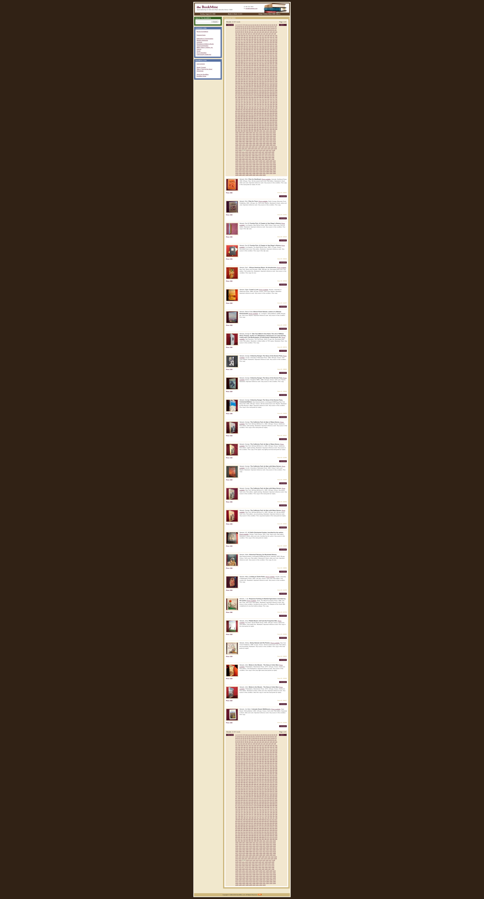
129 (242, 35)
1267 (264, 169)
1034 (253, 136)
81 (255, 30)
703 (236, 99)
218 (265, 44)
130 (244, 35)
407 (257, 65)
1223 (236, 164)
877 (273, 116)
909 (273, 120)
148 (250, 37)
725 (252, 100)
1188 (240, 159)
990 (276, 129)
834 (244, 113)
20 (265, 24)
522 (265, 77)
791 (257, 108)
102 (255, 32)
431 (236, 69)
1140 (240, 152)
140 (271, 35)
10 (246, 24)
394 (265, 63)
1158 (259, 153)
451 (247, 70)
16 (257, 24)
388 (250, 63)
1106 (253, 146)
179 (247, 40)
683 (268, 95)
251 (268, 47)
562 (244, 83)
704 (239, 99)
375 (257, 62)
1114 (236, 148)
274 (244, 51)
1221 (270, 162)
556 (271, 81)
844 (271, 113)
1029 (236, 136)
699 (268, 97)
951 (257, 125)
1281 (270, 171)
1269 (270, 169)
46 (272, 26)
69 (274, 28)
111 (236, 33)
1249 (243, 168)
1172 (266, 155)
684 (271, 95)
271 (236, 51)
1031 (243, 136)
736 (239, 102)
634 (265, 90)
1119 (252, 148)
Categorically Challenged (204, 54)
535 (257, 79)
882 (244, 118)
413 (273, 65)
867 (247, 116)
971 (268, 127)
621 (273, 88)
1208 (267, 161)
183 (257, 40)
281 (263, 51)
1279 (264, 171)
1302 (260, 175)
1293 (270, 173)
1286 (247, 173)
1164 (240, 155)
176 (239, 40)
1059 (257, 139)
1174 (272, 155)
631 (257, 90)
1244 (267, 166)
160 (239, 39)
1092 (247, 145)
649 (263, 92)
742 (255, 102)
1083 (257, 143)
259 (247, 49)
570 (265, 83)
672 (239, 95)
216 (260, 44)
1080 (247, 143)
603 (268, 86)
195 (247, 42)
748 (271, 102)
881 (242, 118)
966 (255, 127)
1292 (267, 173)
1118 (249, 148)
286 (276, 51)
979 (247, 129)
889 (263, 118)
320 (239, 56)
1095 (257, 145)
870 (255, 116)
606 (276, 86)
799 (236, 109)
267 (268, 49)
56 (249, 28)
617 (263, 88)
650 (265, 92)
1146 (259, 152)
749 (273, 102)
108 (271, 32)
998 (255, 130)
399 (236, 65)
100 (250, 32)
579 (247, 85)
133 (252, 35)
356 (250, 60)
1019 (243, 134)
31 (243, 26)
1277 (257, 171)
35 (251, 26)
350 (276, 58)
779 (268, 106)
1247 (236, 168)
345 (263, 58)
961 (242, 127)
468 (250, 72)
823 (257, 111)
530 (244, 79)
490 (265, 74)
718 (276, 99)
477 (273, 72)
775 (257, 106)
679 (257, 95)
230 (255, 46)
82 (257, 30)
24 (272, 24)
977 (242, 129)
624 (239, 90)
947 (247, 125)
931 (247, 123)
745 (263, 102)
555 (268, 81)
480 (239, 74)
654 (276, 92)
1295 (236, 175)
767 (236, 106)
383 (236, 63)
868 (250, 116)
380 (271, 62)
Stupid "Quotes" (201, 67)
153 (263, 37)
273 (242, 51)
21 (267, 24)
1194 (259, 159)
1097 (264, 145)
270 (276, 49)
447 (236, 70)
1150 (272, 152)
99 (247, 32)
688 (239, 97)
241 (242, 47)
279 (257, 51)
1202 (246, 161)
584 (260, 85)
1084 (260, 143)
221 (273, 44)
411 (268, 65)
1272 (240, 171)
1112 (272, 146)
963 (247, 127)
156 (271, 37)
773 (252, 106)
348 (271, 58)
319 (236, 56)
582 (255, 85)
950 (255, 125)
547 (247, 81)
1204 (253, 161)
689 (242, 97)
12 (250, 24)
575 (236, 85)
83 (259, 30)
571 (268, 83)
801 (242, 109)
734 (276, 100)
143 (236, 37)
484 (250, 74)
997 (252, 130)
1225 (243, 164)
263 (257, 49)
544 (239, 81)
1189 (243, 159)
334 (276, 56)
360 (260, 60)
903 (257, 120)
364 (271, 60)
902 (255, 120)
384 (239, 63)
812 (271, 109)
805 (252, 109)
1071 (257, 141)
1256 (267, 168)
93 (236, 32)
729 (263, 100)
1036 (260, 136)
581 (252, 85)
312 (260, 55)
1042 (240, 138)
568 (260, 83)
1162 (272, 153)
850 (244, 115)
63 (262, 28)
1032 (247, 136)
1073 (264, 141)
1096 (260, 145)
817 (242, 111)
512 (239, 77)
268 (271, 49)
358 (255, 60)
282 (265, 51)
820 (250, 111)
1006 (240, 132)
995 (247, 130)
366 (276, 60)
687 (236, 97)
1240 (253, 166)
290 (244, 53)
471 (257, 72)
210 (244, 44)
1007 (243, 132)
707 (247, 99)
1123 (265, 148)
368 (239, 62)
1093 (250, 145)
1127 (236, 150)
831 (236, 113)
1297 (243, 175)
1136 (267, 150)
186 (265, 40)
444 (271, 69)
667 (268, 93)
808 (260, 109)
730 (265, 100)
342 (255, 58)
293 (252, 53)
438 (255, 69)
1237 (243, 166)
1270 (274, 169)
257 (242, 49)
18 (261, 24)
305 (242, 55)
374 (255, 62)
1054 (240, 139)
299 (268, 53)
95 (240, 32)
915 (247, 122)
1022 (253, 134)
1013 (263, 132)
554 (265, 81)
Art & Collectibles (201, 52)
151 (257, 37)
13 (252, 24)
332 (271, 56)
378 (265, 62)
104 (260, 32)
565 (252, 83)
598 (255, 86)
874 (265, 116)
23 (270, 24)
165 (252, 39)
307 (247, 55)
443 (268, 69)
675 (247, 95)
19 (263, 24)
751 (236, 104)
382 (276, 62)
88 (268, 30)
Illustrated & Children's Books (205, 44)
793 (263, 108)
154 (265, 37)
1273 (243, 171)
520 (260, 77)
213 (252, 44)
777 (263, 106)
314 (265, 55)
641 (242, 92)
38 (257, 26)
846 (276, 113)
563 (247, 83)
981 (252, 129)
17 (259, 24)
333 (273, 56)
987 (268, 129)
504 (260, 76)
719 (236, 100)
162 (244, 39)
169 (263, 39)
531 (247, 79)
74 (242, 30)
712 (260, 99)
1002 (267, 130)
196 (250, 42)
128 (239, 35)
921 (263, 122)
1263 (250, 169)
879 (236, 118)
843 (268, 113)
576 (239, 85)
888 (260, 118)
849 (242, 115)
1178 (246, 157)
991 (236, 130)
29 (240, 26)
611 (247, 88)
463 (236, 72)
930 (244, 123)
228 (250, 46)
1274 (247, 171)
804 (250, 109)
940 (271, 123)
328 (260, 56)
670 (276, 93)
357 (252, 60)
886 (255, 118)
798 (276, 108)
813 (273, 109)
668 (271, 93)
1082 (253, 143)
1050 (267, 138)
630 (255, 90)
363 (268, 60)
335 (236, 58)
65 (266, 28)
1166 (246, 155)
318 (276, 55)
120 (259, 33)
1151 (236, 153)
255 (236, 49)
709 (252, 99)
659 (247, 93)
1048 (260, 138)
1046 (253, 138)
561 (242, 83)
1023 (257, 134)
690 (244, 97)
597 (252, 86)
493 (273, 74)
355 (247, 60)
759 (257, 104)
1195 (263, 159)
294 (255, 53)
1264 (253, 169)
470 (255, 72)
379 (268, 62)
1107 (256, 146)
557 (273, 81)
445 (273, 69)
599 (257, 86)
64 (264, 28)
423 (257, 67)
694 (255, 97)
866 (244, 116)
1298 (247, 175)
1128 (240, 150)
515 (247, 77)
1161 (269, 153)
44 (268, 26)
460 (271, 70)
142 (276, 35)
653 (273, 92)
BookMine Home (201, 76)
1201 (243, 161)
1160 (266, 153)
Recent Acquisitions (202, 31)
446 (276, 69)
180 (250, 40)
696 (260, 97)
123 (267, 33)
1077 (236, 143)
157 (273, 37)
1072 (260, 141)
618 (265, 88)
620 (271, 88)
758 (255, 104)
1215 (250, 162)
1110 (266, 146)
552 (260, 81)
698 (265, 97)
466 (244, 72)
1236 (240, 166)
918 (255, 122)
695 (257, 97)
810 (265, 109)
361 (263, 60)
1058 (253, 139)
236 (271, 46)
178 (244, 40)
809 (263, 109)
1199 (236, 161)
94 (238, 32)
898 (244, 120)
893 (273, 118)
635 (268, 90)
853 (252, 115)
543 (236, 81)
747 (268, 102)
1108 (259, 146)
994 (244, 130)
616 (260, 88)
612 (249, 88)
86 (264, 30)
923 (268, 122)
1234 (274, 164)
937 (263, 123)
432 (239, 69)
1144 (253, 152)
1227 (250, 164)
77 (247, 30)
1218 (260, 162)
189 (273, 40)
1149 (269, 152)
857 (263, 115)
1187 (236, 159)
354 (244, 60)
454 (255, 70)
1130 (247, 150)
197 (252, 42)
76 (245, 30)
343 (257, 58)
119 (256, 33)
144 (239, 37)
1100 (274, 145)
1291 (264, 173)
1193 (256, 159)
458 (265, 70)
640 (239, 92)
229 (252, 46)
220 (271, 44)
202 (265, 42)
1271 (236, 171)
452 (250, 70)
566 (255, 83)
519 (257, 77)
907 (268, 120)
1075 (270, 141)
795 (268, 108)
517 (252, 77)
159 (236, 39)
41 (262, 26)
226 (244, 46)
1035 (257, 136)
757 (252, 104)
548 (250, 81)
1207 (263, 161)
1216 (253, 162)
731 (268, 100)
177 (242, 40)
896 (239, 120)
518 (255, 77)
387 (247, 63)
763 (268, 104)
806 (255, 109)
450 (244, 70)
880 (239, 118)
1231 (264, 164)
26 (276, 24)
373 (252, 62)
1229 (257, 164)
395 (268, 63)
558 (276, 81)
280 (260, 51)
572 (271, 83)
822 (255, 111)
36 (253, 26)
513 (241, 77)
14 (253, 24)
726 (255, 100)
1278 (260, 171)
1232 (267, 164)
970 (265, 127)
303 (236, 55)
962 (244, 127)
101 (252, 32)
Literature (199, 42)
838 (255, 113)
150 (255, 37)
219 (268, 44)
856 (260, 115)
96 (242, 32)
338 (244, 58)
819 (247, 111)
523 (268, 77)
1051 (270, 138)
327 (257, 56)
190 (276, 40)
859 (268, 115)
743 (257, 102)
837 (252, 113)
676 (250, 95)
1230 (260, 164)
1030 (240, 136)
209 (242, 44)
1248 (240, 168)
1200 (240, 161)
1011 (257, 132)
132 (250, 35)
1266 (260, 169)
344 (260, 58)
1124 (268, 148)
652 (271, 92)
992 (239, 130)
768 (239, 106)
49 (236, 28)
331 (268, 56)
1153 (243, 153)
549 (252, 81)
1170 (259, 155)
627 (247, 90)
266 (265, 49)
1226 (247, 164)
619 (268, 88)
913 (241, 122)
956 (271, 125)
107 (268, 32)
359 (257, 60)
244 (250, 47)
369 (242, 62)
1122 (262, 148)
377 (263, 62)
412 (271, 65)
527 (236, 79)
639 (236, 92)
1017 (236, 134)
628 (250, 90)
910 (276, 120)
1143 (249, 152)
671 (236, 95)
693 (252, 97)
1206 (260, 161)
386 (244, 63)
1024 (260, 134)
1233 (270, 164)
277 (252, 51)
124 (269, 33)
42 (264, 26)
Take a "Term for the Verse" (205, 69)
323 (247, 56)
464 (239, 72)
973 (273, 127)
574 (276, 83)
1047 (257, 138)
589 (273, 85)
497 (242, 76)
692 (250, 97)
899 (247, 120)
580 (250, 85)
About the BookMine (203, 74)
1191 (249, 159)
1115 (239, 148)
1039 (270, 136)
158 (276, 37)
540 (271, 79)
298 (265, 53)
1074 (267, 141)
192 (239, 42)
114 (244, 33)
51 (240, 28)
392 (260, 63)
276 (250, 51)
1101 (236, 146)
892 (271, 118)
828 (271, 111)
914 (244, 122)
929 (242, 123)
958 (276, 125)
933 (252, 123)
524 (271, 77)
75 (243, 30)
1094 (253, 145)
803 (247, 109)
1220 (267, 162)
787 (247, 108)
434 (244, 69)
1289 (257, 173)
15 (255, 24)
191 (236, 42)
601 (263, 86)
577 (242, 85)
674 (244, 95)
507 (268, 76)
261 (252, 49)
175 (236, 40)
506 (265, 76)
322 (244, 56)
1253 (257, 168)
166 (255, 39)
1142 (246, 152)
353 (242, 60)
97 (243, 32)
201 (263, 42)
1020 (247, 134)
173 (273, 39)
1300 (253, 175)
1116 (243, 148)
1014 (267, 132)
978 (244, 129)
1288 (253, 173)
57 (251, 28)
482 (244, 74)
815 (236, 111)
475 (268, 72)
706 (244, 99)
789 (252, 108)
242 (244, 47)
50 (238, 28)
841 (263, 113)
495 (236, 76)
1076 (274, 141)
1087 (270, 143)
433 (242, 69)
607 (236, 88)
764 (271, 104)
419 (247, 67)
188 (271, 40)
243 (247, 47)
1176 (240, 157)
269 (273, 49)
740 (250, 102)
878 (276, 116)
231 (257, 46)
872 (260, 116)
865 (242, 116)
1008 (247, 132)
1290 (260, 173)
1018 (240, 134)
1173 (269, 155)
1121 (259, 148)
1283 (236, 173)
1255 (264, 168)
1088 (274, 143)
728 (260, 100)
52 (242, 28)
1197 (269, 159)
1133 (257, 150)
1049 (264, 138)
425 (263, 67)
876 (271, 116)
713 (263, 99)
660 (250, 93)
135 (257, 35)
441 (263, 69)
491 (268, 74)
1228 (253, 164)
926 (276, 122)
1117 (246, 148)
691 (247, 97)
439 (257, 69)
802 (244, 109)
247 (257, 47)
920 (260, 122)
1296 (240, 175)
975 (236, 129)
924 (271, 122)
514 (244, 77)
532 (250, 79)
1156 (253, 153)
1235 (236, 166)
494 (276, 74)
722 (244, 100)
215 (257, 44)
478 (276, 72)
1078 (240, 143)
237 (273, 46)
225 (242, 46)
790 (255, 108)
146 (244, 37)
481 (242, 74)
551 (257, 81)
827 (268, 111)
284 (271, 51)
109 (273, 32)
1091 (243, 145)
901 (252, 120)
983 (257, 129)
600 (260, 86)
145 (242, 37)
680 (260, 95)
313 (263, 55)
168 (260, 39)
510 (276, 76)
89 (270, 30)
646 (255, 92)
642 (244, 92)
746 (265, 102)
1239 (250, 166)
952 (260, 125)
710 (255, 99)
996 (250, 130)
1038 (267, 136)
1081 (250, 143)
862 (276, 115)
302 (276, 53)
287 (236, 53)
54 (245, 28)
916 (249, 122)
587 (268, 85)
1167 (249, 155)
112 (239, 33)
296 (260, 53)
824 (260, 111)
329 (263, 56)
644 (250, 92)
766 (276, 104)
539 (268, 79)
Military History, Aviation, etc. (205, 47)
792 (260, 108)
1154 (246, 153)
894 (276, 118)
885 (252, 118)
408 (260, 65)
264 (260, 49)
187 (268, 40)
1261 (243, 169)
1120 (255, 148)
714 (265, 99)
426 (265, 67)
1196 (266, 159)
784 (239, 108)
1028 (274, 134)
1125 (272, 148)
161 (242, 39)
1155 (249, 153)
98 (245, 32)
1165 (243, 155)
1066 (240, 141)
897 (242, 120)
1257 (270, 168)
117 (251, 33)
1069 (250, 141)
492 (271, 74)
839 (257, 113)
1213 (243, 162)
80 (253, 30)
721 (242, 100)
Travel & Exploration (202, 45)
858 (265, 115)
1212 (240, 162)
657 (242, 93)
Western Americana (202, 40)
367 (236, 62)
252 (271, 47)
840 (260, 113)
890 (265, 118)
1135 (263, 150)
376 (260, 62)
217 (263, 44)
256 (239, 49)
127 (236, 35)
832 (239, 113)
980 (250, 129)
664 (260, 93)
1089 (236, 145)
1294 (274, 173)
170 (265, 39)
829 (273, 111)
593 (242, 86)
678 (255, 95)
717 (273, 99)
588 (271, 85)
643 (247, 92)
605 (273, 86)
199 (257, 42)
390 (255, 63)
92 (276, 30)
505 (263, 76)
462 (276, 70)
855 (257, 115)
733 (273, 100)
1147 (263, 152)
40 (260, 26)
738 (244, 102)
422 (255, 67)
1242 (260, 166)
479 (236, 74)
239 (236, 47)
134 (255, 35)
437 (252, 69)
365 (273, 60)
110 (276, 32)
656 (239, 93)
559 (236, 83)
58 (253, 28)
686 (276, 95)
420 (250, 67)
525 (273, 77)
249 (263, 47)
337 (242, 58)
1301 (257, 175)
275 (247, 51)
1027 (270, 134)
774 (255, 106)
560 (239, 83)
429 (273, 67)
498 (244, 76)
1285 (243, 173)
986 (265, 129)
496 (239, 76)
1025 (264, 134)
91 (274, 30)
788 (250, 108)
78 (249, 30)
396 (271, 63)
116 (249, 33)
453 (252, 70)
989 (273, 129)
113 (241, 33)
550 (255, 81)
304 (239, 55)
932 (250, 123)
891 (268, 118)
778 (265, 106)
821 (252, 111)
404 (250, 65)
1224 (240, 164)
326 (255, 56)
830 (276, 111)
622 (276, 88)
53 (243, 28)
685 (273, 95)
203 (268, 42)
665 (263, 93)
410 (265, 65)
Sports (198, 51)
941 (273, 123)
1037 (264, 136)
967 (257, 127)
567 (257, 83)
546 (244, 81)
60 (257, 28)
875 (268, 116)
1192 (253, 159)
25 (274, 24)
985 (263, 129)
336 (239, 58)
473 (263, 72)
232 (260, 46)
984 (260, 129)
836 (250, 113)
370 (244, 62)
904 (260, 120)
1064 (274, 139)
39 (259, 26)
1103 (243, 146)
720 (239, 100)
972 (271, 127)
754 (244, 104)
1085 (264, 143)
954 (265, 125)
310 (255, 55)
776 (260, 106)
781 (273, 106)
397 (273, 63)
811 (268, 109)
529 (242, 79)
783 (236, 108)
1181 (256, 157)
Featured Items (201, 35)
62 (260, 28)
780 (271, 106)
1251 (250, 168)
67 (270, 28)
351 (236, 60)
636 (271, 90)
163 (247, 39)
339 (247, 58)
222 (276, 44)
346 (265, 58)
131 (247, 35)
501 (252, 76)
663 (257, 93)
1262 (247, 169)
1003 (270, 130)
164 (250, 39)
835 (247, 113)
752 (239, 104)
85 (262, 30)
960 (239, 127)
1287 (250, 173)
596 (250, 86)
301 (273, 53)
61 (259, 28)
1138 (273, 150)
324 (250, 56)
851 (247, 115)
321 (242, 56)
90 (272, 30)
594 (244, 86)
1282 (274, 171)
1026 (267, 134)
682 (265, 95)
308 (250, 55)
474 (265, 72)
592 (239, 86)
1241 (257, 166)
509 (273, 76)
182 (255, 40)
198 (255, 42)
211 (247, 44)
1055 (243, 139)
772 (250, 106)
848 (239, 115)
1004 (274, 130)
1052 (274, 138)
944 (239, 125)
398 (276, 63)
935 (257, 123)
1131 (250, 150)
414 (276, 65)
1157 (256, 153)
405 (252, 65)
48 (276, 26)
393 (263, 63)
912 (239, 122)
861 (273, 115)
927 (236, 123)
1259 (236, 169)
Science (199, 49)
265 (263, 49)
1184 (266, 157)
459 (268, 70)
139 (268, 35)
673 (242, 95)
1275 (250, 171)
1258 (274, 168)
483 (247, 74)
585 (263, 85)
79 (251, 30)
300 (271, 53)
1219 (263, 162)
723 (247, 100)
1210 (274, 161)
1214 (246, 162)
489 (263, 74)
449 (242, 70)
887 (257, 118)
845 (273, 113)
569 (263, 83)
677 (252, 95)
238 (276, 46)
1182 (259, 157)
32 (245, 26)
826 (265, 111)
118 (254, 33)
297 (263, 53)
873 (263, 116)
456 (260, 70)
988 (271, 129)
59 (255, 28)
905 (263, 120)
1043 (243, 138)
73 (240, 30)
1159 (263, 153)
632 (260, 90)
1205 (257, 161)
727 (257, 100)
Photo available (266, 179)
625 (242, 90)
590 (276, 85)
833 (242, 113)
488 (260, 74)
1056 (247, 139)
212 (249, 44)
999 (257, 130)
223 (236, 46)
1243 (264, 166)
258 (244, 49)
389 (252, 63)
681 (263, 95)
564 (250, 83)
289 (242, 53)
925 (273, 122)
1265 (257, 169)
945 (242, 125)
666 (265, 93)
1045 (250, 138)
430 (276, 67)
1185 (269, 157)
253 (273, 47)
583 (257, 85)
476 (271, 72)
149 (252, 37)
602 (265, 86)
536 (260, 79)
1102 (240, 146)
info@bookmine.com (251, 8)
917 (252, 122)
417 (242, 67)
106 (265, 32)
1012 (260, 132)
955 (268, 125)
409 (263, 65)
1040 (274, 136)
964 (250, 127)
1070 (253, 141)
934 (255, 123)
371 (247, 62)
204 (271, 42)
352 (239, 60)
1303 (264, 175)
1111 (269, 146)
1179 (249, 157)
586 (265, 85)
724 (250, 100)
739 (247, 102)
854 (255, 115)
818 (244, 111)
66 (268, 28)
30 (242, 26)
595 (247, 86)
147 (247, 37)
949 (252, 125)
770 (244, 106)
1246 (274, 166)
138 (265, 35)
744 (260, 102)
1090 (240, 145)
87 (266, 30)
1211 (236, 162)
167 (257, 39)
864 (239, 116)
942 (276, 123)
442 (265, 69)
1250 (247, 168)
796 (271, 108)
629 (252, 90)
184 (260, 40)
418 (244, 67)
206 (276, 42)
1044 (247, 138)
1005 (236, 132)
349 (273, 58)
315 (268, 55)
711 (257, 99)
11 (248, 24)
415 (236, 67)
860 (271, 115)
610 (244, 88)
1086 (267, 143)
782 (276, 106)
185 (263, 40)
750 (276, 102)
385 (242, 63)
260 (250, 49)
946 (244, 125)
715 (268, 99)
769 (242, 106)
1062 (267, 139)
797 (273, 108)
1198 (272, 159)
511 (236, 77)
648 (260, 92)
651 (268, 92)
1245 (270, 166)
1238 (247, 166)
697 (263, 97)
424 (260, 67)
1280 (267, 171)
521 (263, 77)
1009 (250, 132)
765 (273, 104)
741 (252, 102)
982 (255, 129)
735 (236, 102)
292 (250, 53)
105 (263, 32)
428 (271, 67)
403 (247, 65)
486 (255, 74)
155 (268, 37)
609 (242, 88)
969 (263, 127)
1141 (243, 152)
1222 (274, 162)
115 (246, 33)
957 (273, 125)
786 (244, 108)
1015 (270, 132)
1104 (246, 146)
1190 (246, 159)
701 (273, 97)
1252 (253, 168)
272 (239, 51)
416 (239, 67)
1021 (250, 134)
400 (239, 65)
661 (252, 93)
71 (236, 30)
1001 (264, 130)
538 (265, 79)
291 (247, 53)
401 (242, 65)
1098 (267, 145)
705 (242, 99)
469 (252, 72)
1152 (240, 153)
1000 (260, 130)
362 (265, 60)
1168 (253, 155)
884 (250, 118)
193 (242, 42)
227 (247, 46)
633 (263, 90)
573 (273, 83)
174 (276, 39)
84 (260, 30)
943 (236, 125)
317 (273, 55)
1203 (250, 161)
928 (239, 123)
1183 (263, 157)
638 (276, 90)
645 (252, 92)
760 (260, 104)
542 (276, 79)
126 (275, 33)
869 (252, 116)
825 (263, 111)
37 (255, 26)
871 (257, 116)
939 (268, 123)
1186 (272, 157)
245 (252, 47)
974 (276, 127)
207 (236, 44)
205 (273, 42)
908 (271, 120)
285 (273, 51)
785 (242, 108)
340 (250, 58)
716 (271, 99)
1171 (263, 155)
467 (247, 72)
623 (236, 90)
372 (250, 62)
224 (239, 46)
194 (244, 42)
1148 (266, 152)
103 (257, 32)
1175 (236, 157)
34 (249, 26)
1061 (264, 139)
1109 (263, 146)
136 (260, 35)
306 (244, 55)
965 (252, 127)
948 (250, 125)
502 (255, 76)
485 (252, 74)
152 (260, 37)
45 (270, 26)
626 (244, 90)
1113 (275, 146)
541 (273, 79)
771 (247, 106)
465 (242, 72)
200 (260, 42)
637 (273, 90)
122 (264, 33)
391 (257, 63)
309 (252, 55)
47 (274, 26)
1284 (240, 173)
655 (236, 93)
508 (271, 76)
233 (263, 46)
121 (262, 33)
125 (272, 33)
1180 (253, 157)
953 (263, 125)
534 (255, 79)
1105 (249, 146)
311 (257, 55)
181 (252, 40)
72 (238, 30)
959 (236, 127)
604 (271, 86)
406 (255, 65)
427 (268, 67)
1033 (250, 136)
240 (239, 47)
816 (239, 111)
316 (271, 55)
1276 (253, 171)
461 (273, 70)
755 (247, 104)
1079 (243, 143)
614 (255, 88)
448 (239, 70)
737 (242, 102)
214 (255, 44)
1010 (253, 132)
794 (265, 108)
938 (265, 123)
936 (260, 123)
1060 (260, 139)
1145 (256, 152)
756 (250, 104)
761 (263, 104)
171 (268, 39)
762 (265, 104)
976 (239, 129)
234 (265, 46)
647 (257, 92)
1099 (270, 145)
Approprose (200, 71)
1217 (257, 162)
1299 (250, 175)
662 (255, 93)
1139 (236, 152)
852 (250, 115)
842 (265, 113)
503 (257, 76)
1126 (275, 148)
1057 (250, 139)
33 (247, 26)
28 (238, 26)
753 (242, 104)
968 (260, 127)
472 (260, 72)
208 (239, 44)
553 (263, 81)
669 (273, 93)
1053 (236, 139)
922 (265, 122)
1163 (236, 155)
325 (252, 56)
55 (247, 28)
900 (250, 120)
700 (271, 97)
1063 (270, 139)
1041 (236, 138)
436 (250, 69)
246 (255, 47)
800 (239, 109)
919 (257, 122)
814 (276, 109)
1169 (256, 155)
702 (276, 97)
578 (244, 85)
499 (247, 76)
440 (260, 69)
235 (268, 46)
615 (257, 88)
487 (257, 74)
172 (271, 39)
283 (268, 51)
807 (257, 109)
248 (260, 47)
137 (263, 35)
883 (247, 118)
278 (255, 51)
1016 (274, 132)
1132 (253, 150)
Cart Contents (201, 63)
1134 (260, 150)
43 (266, 26)
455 (257, 70)
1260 (240, 169)
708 (250, 99)
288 (239, 53)
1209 (270, 161)
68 (272, 28)
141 (273, 35)
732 (271, 100)
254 (276, 47)
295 (257, 53)
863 (236, 116)
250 (265, 47)
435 (247, 69)
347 (268, 58)
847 (236, 115)
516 (249, 77)
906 (265, 120)
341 (252, 58)
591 (236, 86)
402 (244, 65)
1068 (247, 141)
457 (263, 70)
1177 (243, 157)
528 (239, 79)
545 (242, 81)
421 (252, 67)
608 (239, 88)
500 (250, 76)
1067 (243, 141)
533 (252, 79)
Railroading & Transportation (205, 38)
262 (255, 49)
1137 (270, 150)
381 (273, 62)
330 (265, 56)
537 (263, 79)
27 (236, 26)
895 (236, 120)
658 (244, 93)
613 (252, 88)
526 (276, 77)
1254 (260, 168)
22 (269, 24)
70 (276, 28)
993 (242, 130)
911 (236, 122)
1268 (267, 169)
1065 (236, 141)
